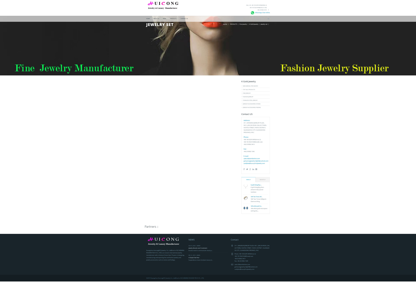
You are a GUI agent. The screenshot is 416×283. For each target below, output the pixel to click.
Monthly (263, 179)
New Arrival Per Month (250, 86)
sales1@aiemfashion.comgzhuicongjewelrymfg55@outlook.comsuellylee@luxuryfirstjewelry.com (256, 161)
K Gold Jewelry (253, 24)
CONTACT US (184, 18)
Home (148, 18)
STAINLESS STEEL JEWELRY (250, 100)
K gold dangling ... (256, 185)
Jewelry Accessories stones (251, 104)
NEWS (164, 18)
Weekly (248, 179)
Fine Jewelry (243, 24)
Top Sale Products (249, 89)
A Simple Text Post (193, 258)
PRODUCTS (173, 18)
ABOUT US (156, 18)
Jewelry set (264, 24)
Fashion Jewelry (248, 97)
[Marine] (164, 6)
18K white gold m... (256, 206)
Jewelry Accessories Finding (252, 107)
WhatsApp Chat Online (262, 13)
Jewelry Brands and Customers (197, 248)
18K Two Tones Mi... (256, 197)
